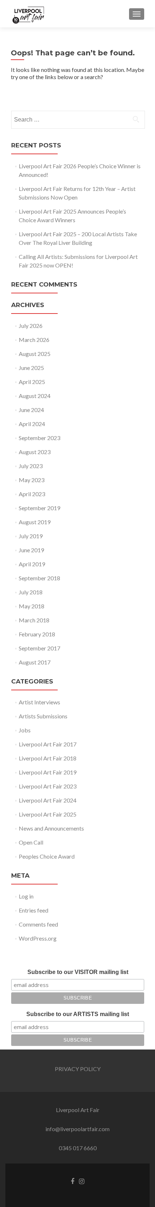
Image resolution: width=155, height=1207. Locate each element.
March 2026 (34, 339)
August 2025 (34, 353)
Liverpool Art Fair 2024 (47, 800)
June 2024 (31, 409)
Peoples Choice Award (47, 856)
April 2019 (32, 564)
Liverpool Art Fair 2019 (47, 772)
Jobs (25, 730)
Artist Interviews (39, 702)
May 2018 (31, 606)
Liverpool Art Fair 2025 (47, 814)
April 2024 (32, 423)
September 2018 (39, 578)
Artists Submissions (43, 716)
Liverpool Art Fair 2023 (47, 786)
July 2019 (31, 535)
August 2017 (34, 662)
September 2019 (39, 507)
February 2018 (37, 634)
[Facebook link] (72, 1181)
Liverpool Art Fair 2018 (47, 758)
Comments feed (38, 924)
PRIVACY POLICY (78, 1068)
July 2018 (31, 592)
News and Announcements (51, 828)
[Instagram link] (81, 1181)
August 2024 (34, 395)
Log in (26, 896)
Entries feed (33, 910)
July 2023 (31, 465)
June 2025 (31, 367)
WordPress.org (38, 938)
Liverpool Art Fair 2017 (47, 744)
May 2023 (31, 479)
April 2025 (32, 381)
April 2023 (32, 493)
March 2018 (34, 620)
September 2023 (39, 437)
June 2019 (31, 550)
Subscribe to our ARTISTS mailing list (77, 1014)
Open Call (31, 842)
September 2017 (39, 648)
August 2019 (34, 521)
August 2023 (34, 451)
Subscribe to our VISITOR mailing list (77, 972)
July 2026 (31, 325)
